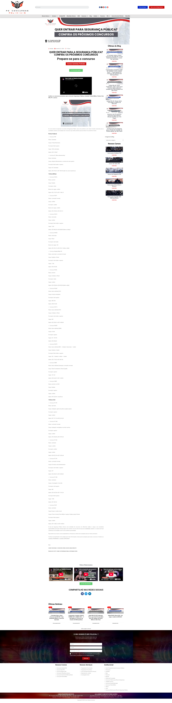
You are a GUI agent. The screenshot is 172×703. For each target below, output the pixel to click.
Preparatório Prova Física (86, 669)
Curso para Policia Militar (62, 676)
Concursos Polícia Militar (111, 685)
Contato (95, 16)
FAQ (107, 16)
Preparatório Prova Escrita (86, 668)
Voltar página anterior (86, 628)
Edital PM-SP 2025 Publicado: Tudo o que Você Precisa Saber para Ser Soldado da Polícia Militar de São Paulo (114, 88)
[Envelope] (107, 7)
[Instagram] (102, 7)
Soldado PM (62, 16)
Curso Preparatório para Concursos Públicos (115, 668)
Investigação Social (85, 674)
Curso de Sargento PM (114, 174)
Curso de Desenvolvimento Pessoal (88, 671)
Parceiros (102, 16)
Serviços (54, 16)
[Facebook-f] (100, 7)
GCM (79, 16)
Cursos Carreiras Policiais (117, 16)
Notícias (107, 676)
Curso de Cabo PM (114, 163)
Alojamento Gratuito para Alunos (106, 694)
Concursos (83, 16)
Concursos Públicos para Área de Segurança (115, 679)
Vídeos (107, 686)
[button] (143, 7)
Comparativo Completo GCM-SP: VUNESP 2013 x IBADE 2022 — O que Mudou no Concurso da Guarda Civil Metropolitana (114, 72)
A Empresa (108, 669)
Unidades (108, 671)
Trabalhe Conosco (109, 681)
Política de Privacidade (95, 653)
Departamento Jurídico (86, 673)
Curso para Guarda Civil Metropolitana (114, 197)
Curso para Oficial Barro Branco (114, 185)
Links (107, 688)
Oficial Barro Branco (71, 16)
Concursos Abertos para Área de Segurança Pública (117, 690)
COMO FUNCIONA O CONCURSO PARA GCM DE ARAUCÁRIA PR (62, 548)
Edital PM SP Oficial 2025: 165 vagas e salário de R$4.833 (114, 102)
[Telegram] (105, 7)
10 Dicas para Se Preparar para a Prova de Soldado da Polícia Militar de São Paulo (114, 130)
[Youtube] (103, 7)
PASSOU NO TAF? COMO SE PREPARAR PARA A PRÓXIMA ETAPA (62, 551)
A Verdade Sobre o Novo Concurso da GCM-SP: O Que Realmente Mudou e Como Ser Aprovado (114, 57)
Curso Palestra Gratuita (66, 694)
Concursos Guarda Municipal (112, 683)
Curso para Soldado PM (114, 153)
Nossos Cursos (45, 16)
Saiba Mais (114, 61)
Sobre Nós (127, 16)
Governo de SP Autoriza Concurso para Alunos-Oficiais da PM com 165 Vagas (114, 116)
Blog (91, 16)
